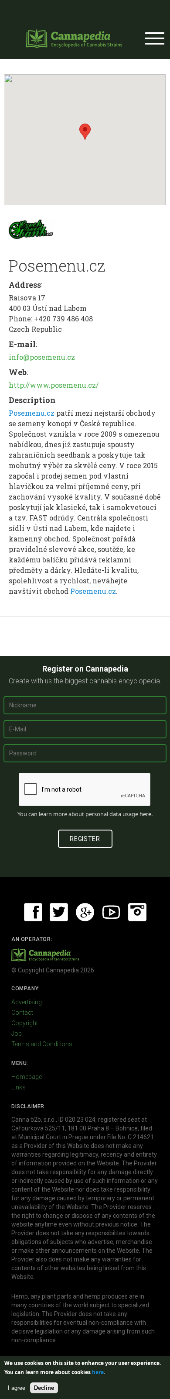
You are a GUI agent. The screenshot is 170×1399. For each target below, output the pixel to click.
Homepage (26, 1076)
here (145, 814)
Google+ (85, 912)
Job (16, 1033)
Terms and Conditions (41, 1044)
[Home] (74, 38)
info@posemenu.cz (42, 357)
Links (18, 1087)
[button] (85, 131)
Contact (22, 1012)
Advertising (26, 1002)
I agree (16, 1388)
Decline (44, 1388)
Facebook (33, 912)
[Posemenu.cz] (30, 229)
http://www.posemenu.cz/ (54, 384)
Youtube (111, 912)
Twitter (59, 912)
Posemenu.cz (31, 412)
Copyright (24, 1023)
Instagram (137, 912)
